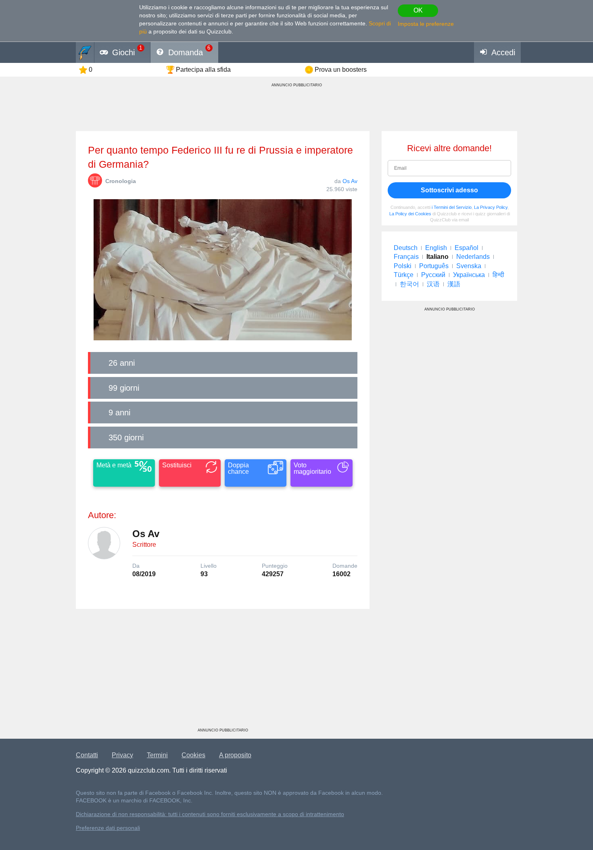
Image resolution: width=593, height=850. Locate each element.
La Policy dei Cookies (410, 213)
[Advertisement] (223, 671)
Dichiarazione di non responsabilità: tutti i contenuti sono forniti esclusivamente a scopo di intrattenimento (210, 814)
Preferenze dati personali (108, 828)
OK (418, 10)
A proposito (235, 755)
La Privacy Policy (490, 207)
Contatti (87, 755)
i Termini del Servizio (452, 207)
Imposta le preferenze (426, 24)
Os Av (349, 181)
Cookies (193, 755)
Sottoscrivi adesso (449, 190)
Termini (157, 755)
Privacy (122, 755)
